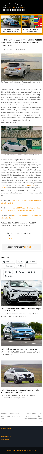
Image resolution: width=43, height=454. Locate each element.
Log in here (29, 247)
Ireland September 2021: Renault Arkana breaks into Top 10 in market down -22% (20, 391)
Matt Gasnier (22, 49)
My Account (5, 439)
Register (10, 238)
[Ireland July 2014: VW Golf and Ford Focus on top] (21, 333)
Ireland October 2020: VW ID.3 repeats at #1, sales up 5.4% (11, 416)
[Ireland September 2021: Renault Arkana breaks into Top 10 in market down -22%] (21, 373)
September (30, 185)
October (4, 188)
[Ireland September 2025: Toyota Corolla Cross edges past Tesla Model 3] (21, 292)
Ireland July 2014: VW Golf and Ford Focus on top (19, 349)
